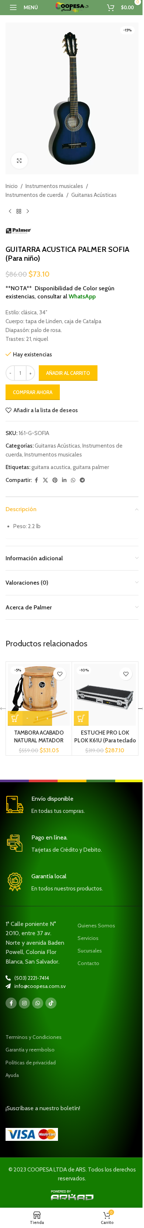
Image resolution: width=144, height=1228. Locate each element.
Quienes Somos (96, 925)
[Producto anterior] (10, 211)
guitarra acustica (51, 467)
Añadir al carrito (68, 373)
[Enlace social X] (45, 480)
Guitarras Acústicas (94, 195)
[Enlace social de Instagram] (24, 1003)
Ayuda (12, 1075)
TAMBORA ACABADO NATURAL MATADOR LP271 (39, 740)
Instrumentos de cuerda (35, 195)
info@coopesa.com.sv (40, 986)
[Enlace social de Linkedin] (64, 480)
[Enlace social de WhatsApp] (73, 480)
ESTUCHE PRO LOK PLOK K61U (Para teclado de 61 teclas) (105, 740)
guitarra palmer (91, 467)
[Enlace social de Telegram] (82, 480)
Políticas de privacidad (31, 1062)
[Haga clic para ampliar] (19, 161)
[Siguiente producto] (27, 211)
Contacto (88, 963)
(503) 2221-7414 (31, 978)
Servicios (88, 938)
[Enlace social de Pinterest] (55, 480)
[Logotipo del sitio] (72, 7)
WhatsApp (82, 296)
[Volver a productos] (18, 211)
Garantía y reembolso (30, 1049)
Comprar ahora (32, 392)
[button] (81, 718)
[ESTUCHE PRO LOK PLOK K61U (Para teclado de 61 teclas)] (105, 695)
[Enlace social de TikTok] (50, 1003)
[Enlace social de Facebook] (36, 480)
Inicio (12, 186)
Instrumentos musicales (54, 186)
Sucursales (90, 950)
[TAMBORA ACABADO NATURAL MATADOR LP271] (39, 695)
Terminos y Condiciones (34, 1037)
